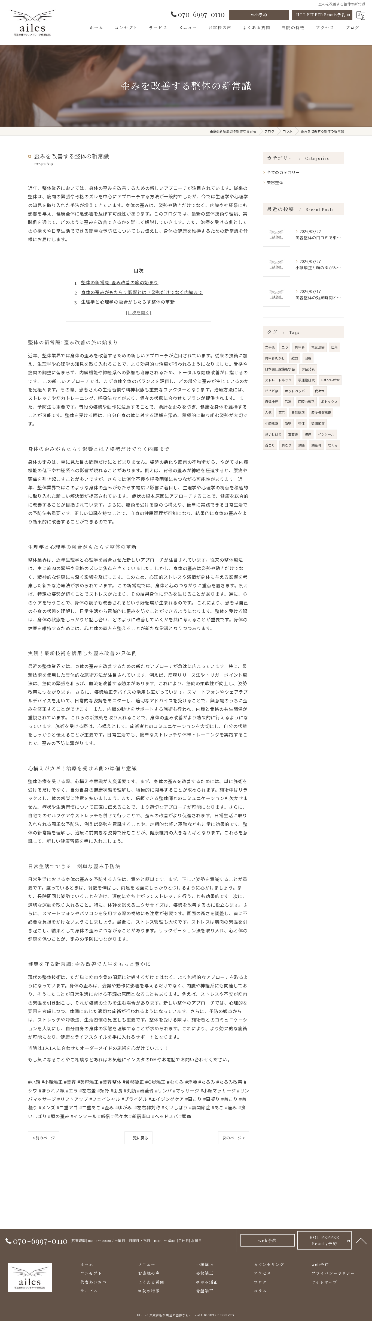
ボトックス (329, 401)
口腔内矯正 (306, 401)
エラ (285, 347)
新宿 (288, 423)
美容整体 (275, 182)
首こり (270, 445)
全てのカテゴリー (283, 172)
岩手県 (270, 347)
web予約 (259, 14)
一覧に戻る (138, 1137)
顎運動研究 (306, 380)
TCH (288, 401)
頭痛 (301, 445)
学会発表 (308, 369)
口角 (334, 347)
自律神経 (271, 401)
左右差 (293, 434)
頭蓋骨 (316, 445)
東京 (281, 412)
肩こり (287, 445)
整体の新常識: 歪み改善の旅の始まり (119, 282)
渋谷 (308, 358)
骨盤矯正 (298, 412)
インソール (326, 434)
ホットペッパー (296, 390)
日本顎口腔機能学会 (280, 369)
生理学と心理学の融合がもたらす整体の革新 (128, 301)
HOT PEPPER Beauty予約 (321, 14)
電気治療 (318, 347)
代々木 (320, 390)
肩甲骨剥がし (275, 358)
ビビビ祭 (271, 390)
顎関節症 (318, 423)
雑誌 (294, 358)
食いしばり (273, 434)
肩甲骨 (300, 347)
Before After (330, 380)
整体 (301, 423)
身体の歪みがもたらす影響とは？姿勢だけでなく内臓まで (142, 292)
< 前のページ (43, 1137)
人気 (268, 412)
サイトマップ (324, 1282)
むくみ (333, 445)
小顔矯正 (271, 423)
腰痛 (308, 434)
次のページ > (233, 1137)
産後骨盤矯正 (321, 412)
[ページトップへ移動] (361, 1240)
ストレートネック (278, 380)
